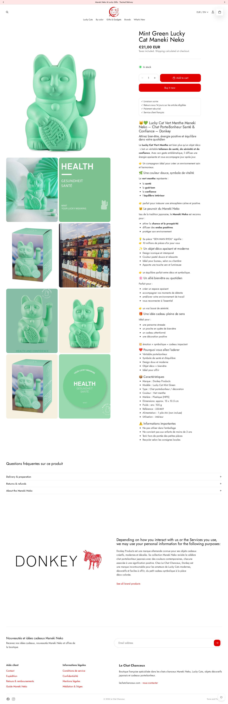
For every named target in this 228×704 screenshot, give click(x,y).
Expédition (11, 676)
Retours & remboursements (20, 681)
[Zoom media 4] (32, 255)
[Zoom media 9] (84, 386)
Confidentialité (70, 676)
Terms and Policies (214, 699)
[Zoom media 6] (32, 321)
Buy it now (169, 88)
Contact (10, 671)
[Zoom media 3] (84, 190)
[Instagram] (13, 699)
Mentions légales (71, 681)
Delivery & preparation (18, 477)
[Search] (7, 12)
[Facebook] (8, 699)
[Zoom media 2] (32, 190)
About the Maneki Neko (19, 490)
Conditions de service (74, 671)
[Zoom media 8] (32, 386)
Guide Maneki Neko (16, 686)
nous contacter (150, 683)
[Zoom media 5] (84, 255)
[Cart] (219, 12)
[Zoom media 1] (58, 91)
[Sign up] (217, 643)
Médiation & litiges (72, 686)
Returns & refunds (16, 484)
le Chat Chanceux (118, 699)
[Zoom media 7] (84, 321)
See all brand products (128, 583)
